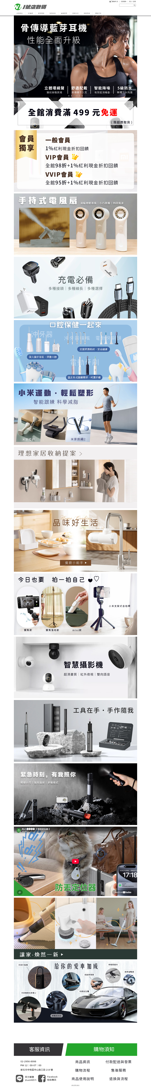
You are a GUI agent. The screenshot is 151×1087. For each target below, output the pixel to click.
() (115, 1)
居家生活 (75, 13)
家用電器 (41, 13)
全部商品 (19, 13)
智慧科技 (53, 13)
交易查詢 (123, 1)
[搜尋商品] (134, 5)
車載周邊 (87, 13)
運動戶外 (98, 13)
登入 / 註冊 (132, 1)
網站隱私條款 (75, 1085)
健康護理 (64, 13)
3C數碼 (30, 13)
